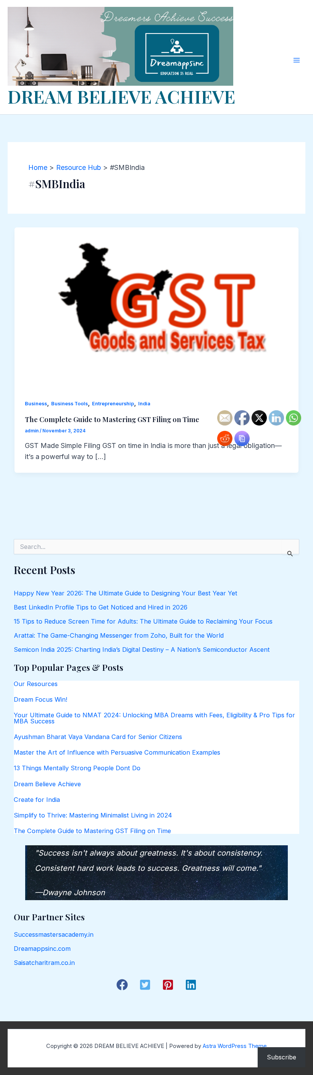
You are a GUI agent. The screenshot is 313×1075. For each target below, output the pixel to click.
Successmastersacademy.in (54, 934)
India (144, 403)
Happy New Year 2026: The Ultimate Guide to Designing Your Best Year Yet (125, 593)
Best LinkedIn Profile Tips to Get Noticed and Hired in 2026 (100, 607)
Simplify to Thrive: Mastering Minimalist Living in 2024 (93, 815)
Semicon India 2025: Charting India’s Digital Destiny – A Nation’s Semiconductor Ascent (142, 649)
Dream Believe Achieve (47, 784)
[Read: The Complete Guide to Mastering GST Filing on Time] (156, 306)
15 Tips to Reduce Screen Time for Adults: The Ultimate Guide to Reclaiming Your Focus (143, 621)
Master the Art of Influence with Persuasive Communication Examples (117, 752)
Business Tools (69, 403)
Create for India (37, 799)
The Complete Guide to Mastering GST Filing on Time (112, 419)
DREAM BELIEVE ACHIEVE (121, 96)
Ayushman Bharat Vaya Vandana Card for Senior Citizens (98, 737)
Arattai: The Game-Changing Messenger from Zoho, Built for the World (119, 635)
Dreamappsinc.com (42, 948)
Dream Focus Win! (40, 699)
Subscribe (281, 1057)
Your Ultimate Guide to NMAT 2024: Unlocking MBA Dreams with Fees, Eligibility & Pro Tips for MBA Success (154, 718)
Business (36, 403)
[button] (122, 984)
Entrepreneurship (113, 403)
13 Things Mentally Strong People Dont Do (77, 768)
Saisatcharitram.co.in (44, 962)
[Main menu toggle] (296, 60)
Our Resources (36, 684)
